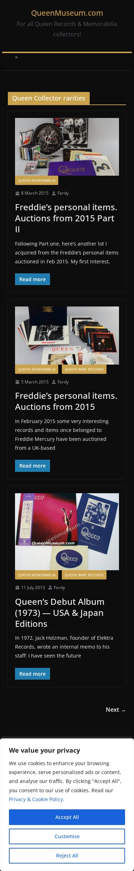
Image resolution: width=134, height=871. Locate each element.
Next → (116, 709)
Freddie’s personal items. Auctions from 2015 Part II (66, 218)
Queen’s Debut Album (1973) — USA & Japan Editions (60, 612)
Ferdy (63, 193)
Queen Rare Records (84, 369)
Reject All (67, 855)
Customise (67, 836)
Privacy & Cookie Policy (36, 799)
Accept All (67, 817)
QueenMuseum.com (67, 13)
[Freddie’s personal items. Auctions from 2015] (67, 335)
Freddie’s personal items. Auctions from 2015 (66, 401)
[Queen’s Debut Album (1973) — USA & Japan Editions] (67, 531)
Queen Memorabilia (36, 180)
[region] (67, 804)
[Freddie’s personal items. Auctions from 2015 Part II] (67, 147)
